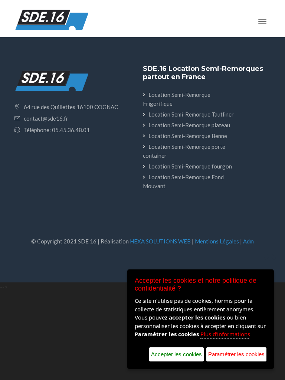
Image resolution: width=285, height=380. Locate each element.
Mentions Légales (217, 241)
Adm (248, 241)
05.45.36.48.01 (71, 130)
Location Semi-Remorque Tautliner (191, 114)
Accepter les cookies (176, 354)
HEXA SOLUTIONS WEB (160, 241)
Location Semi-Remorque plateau (189, 125)
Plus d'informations (225, 334)
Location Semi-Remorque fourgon (190, 166)
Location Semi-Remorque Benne (187, 135)
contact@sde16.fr (46, 118)
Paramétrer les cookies (236, 354)
